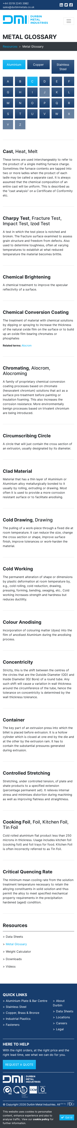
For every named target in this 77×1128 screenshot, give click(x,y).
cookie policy (41, 1119)
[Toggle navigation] (69, 21)
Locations (63, 1017)
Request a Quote (19, 1064)
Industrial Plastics (18, 1019)
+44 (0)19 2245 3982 (16, 3)
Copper (38, 64)
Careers (61, 1023)
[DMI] (25, 19)
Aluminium (14, 64)
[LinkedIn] (61, 5)
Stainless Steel (63, 67)
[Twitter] (66, 5)
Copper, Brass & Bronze (22, 1013)
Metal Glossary (16, 944)
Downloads (14, 959)
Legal (60, 1029)
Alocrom (27, 345)
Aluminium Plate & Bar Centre (26, 1001)
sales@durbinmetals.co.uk (18, 7)
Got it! (69, 1117)
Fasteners (12, 1025)
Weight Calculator (18, 951)
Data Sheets (14, 936)
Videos (11, 966)
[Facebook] (71, 5)
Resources (10, 46)
